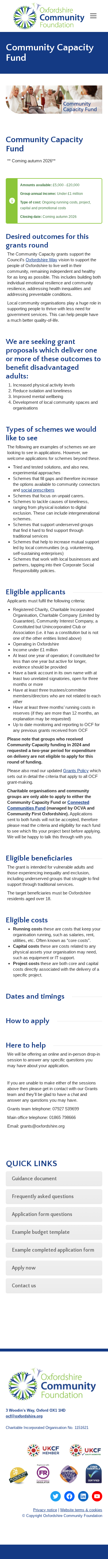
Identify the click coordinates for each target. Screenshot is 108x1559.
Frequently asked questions (43, 1197)
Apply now (24, 1268)
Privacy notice (45, 1510)
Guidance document (34, 1179)
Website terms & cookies (81, 1510)
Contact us (24, 1286)
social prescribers (37, 490)
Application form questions (42, 1214)
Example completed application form (53, 1250)
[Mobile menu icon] (93, 16)
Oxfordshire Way (41, 259)
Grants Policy (76, 770)
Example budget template (41, 1232)
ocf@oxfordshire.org (24, 1416)
